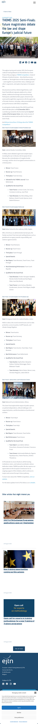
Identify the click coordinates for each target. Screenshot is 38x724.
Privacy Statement (23, 721)
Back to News (7, 11)
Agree (19, 707)
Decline (19, 712)
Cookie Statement (14, 721)
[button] (35, 693)
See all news (19, 648)
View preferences (19, 717)
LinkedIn (32, 482)
